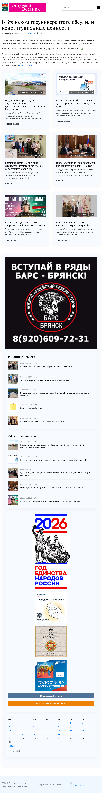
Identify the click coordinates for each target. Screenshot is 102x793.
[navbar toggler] (98, 7)
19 (34, 734)
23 (83, 734)
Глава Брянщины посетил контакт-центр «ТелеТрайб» (72, 224)
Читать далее (12, 123)
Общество (31, 33)
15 (71, 730)
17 (10, 734)
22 (71, 734)
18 (22, 734)
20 (47, 734)
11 (22, 730)
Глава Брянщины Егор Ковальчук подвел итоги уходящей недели (75, 164)
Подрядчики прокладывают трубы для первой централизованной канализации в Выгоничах (25, 105)
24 (10, 738)
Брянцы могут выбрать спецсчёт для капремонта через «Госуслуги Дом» (76, 103)
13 (47, 730)
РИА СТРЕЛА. (25, 65)
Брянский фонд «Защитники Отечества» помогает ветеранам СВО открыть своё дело (24, 165)
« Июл (12, 746)
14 (59, 730)
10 (10, 730)
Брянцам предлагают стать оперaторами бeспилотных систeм (25, 224)
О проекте (43, 784)
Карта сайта (56, 784)
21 (59, 734)
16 (83, 730)
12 (34, 730)
